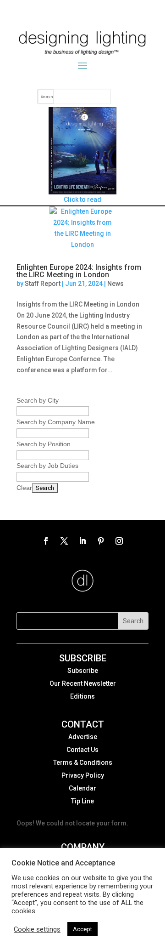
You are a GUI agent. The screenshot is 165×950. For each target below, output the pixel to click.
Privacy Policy (82, 775)
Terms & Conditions (82, 762)
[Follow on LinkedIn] (82, 541)
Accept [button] (82, 929)
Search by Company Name (55, 422)
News (115, 283)
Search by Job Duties (47, 465)
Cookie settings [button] (37, 929)
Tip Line (82, 801)
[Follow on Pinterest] (101, 541)
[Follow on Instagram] (119, 541)
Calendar (82, 788)
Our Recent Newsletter (83, 683)
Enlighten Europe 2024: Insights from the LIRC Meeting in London (78, 271)
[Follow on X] (64, 541)
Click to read (82, 199)
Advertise (82, 736)
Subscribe (82, 670)
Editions (82, 696)
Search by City (37, 400)
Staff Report (42, 283)
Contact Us (82, 749)
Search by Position (43, 444)
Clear (24, 487)
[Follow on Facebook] (45, 541)
